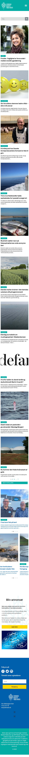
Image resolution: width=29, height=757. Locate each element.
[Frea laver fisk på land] (14, 503)
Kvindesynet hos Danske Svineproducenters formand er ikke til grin (14, 151)
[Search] (26, 19)
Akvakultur (4, 193)
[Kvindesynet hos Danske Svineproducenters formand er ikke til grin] (14, 129)
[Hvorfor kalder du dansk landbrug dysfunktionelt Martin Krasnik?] (14, 361)
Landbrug (4, 287)
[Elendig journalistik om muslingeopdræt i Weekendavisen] (14, 316)
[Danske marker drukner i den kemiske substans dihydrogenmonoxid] (14, 271)
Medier (3, 55)
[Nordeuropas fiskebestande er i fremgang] (14, 548)
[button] (26, 5)
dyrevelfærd (4, 100)
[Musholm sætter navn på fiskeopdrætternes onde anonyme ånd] (14, 222)
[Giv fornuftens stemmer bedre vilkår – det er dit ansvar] (14, 84)
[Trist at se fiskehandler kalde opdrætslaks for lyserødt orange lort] (14, 177)
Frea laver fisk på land (9, 522)
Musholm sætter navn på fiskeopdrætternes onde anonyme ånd (13, 243)
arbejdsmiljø (4, 145)
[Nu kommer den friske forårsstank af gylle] (14, 451)
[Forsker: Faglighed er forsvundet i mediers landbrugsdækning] (14, 39)
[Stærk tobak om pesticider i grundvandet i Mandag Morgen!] (14, 406)
